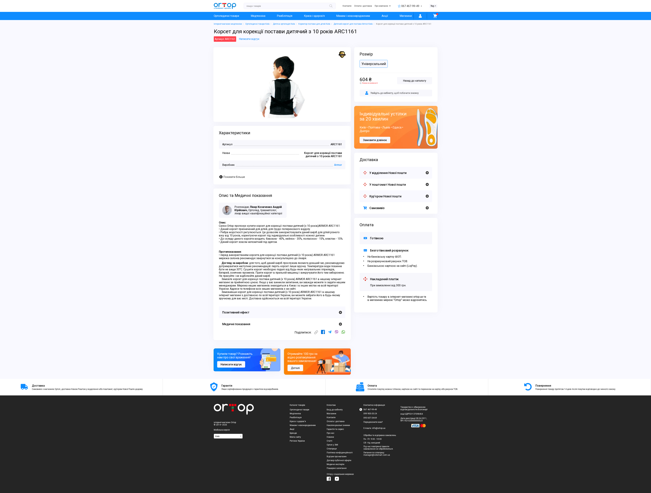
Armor (338, 164)
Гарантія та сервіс (335, 429)
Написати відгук (249, 39)
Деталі (295, 368)
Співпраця (332, 449)
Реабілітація (284, 15)
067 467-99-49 (410, 6)
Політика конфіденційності (340, 452)
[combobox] (228, 436)
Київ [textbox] (217, 436)
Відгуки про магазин (337, 456)
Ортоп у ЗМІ (332, 445)
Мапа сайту (295, 437)
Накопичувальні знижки (338, 425)
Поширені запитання (337, 468)
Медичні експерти (335, 464)
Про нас (330, 433)
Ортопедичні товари (226, 15)
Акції (385, 15)
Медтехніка (258, 15)
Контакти (347, 6)
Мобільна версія (222, 430)
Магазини (406, 15)
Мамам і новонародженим (353, 15)
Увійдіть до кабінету (381, 93)
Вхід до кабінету (335, 409)
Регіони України (297, 441)
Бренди (293, 433)
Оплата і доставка (363, 6)
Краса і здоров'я (314, 15)
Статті (329, 441)
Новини (330, 437)
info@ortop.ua (378, 428)
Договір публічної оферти (339, 460)
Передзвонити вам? (373, 422)
